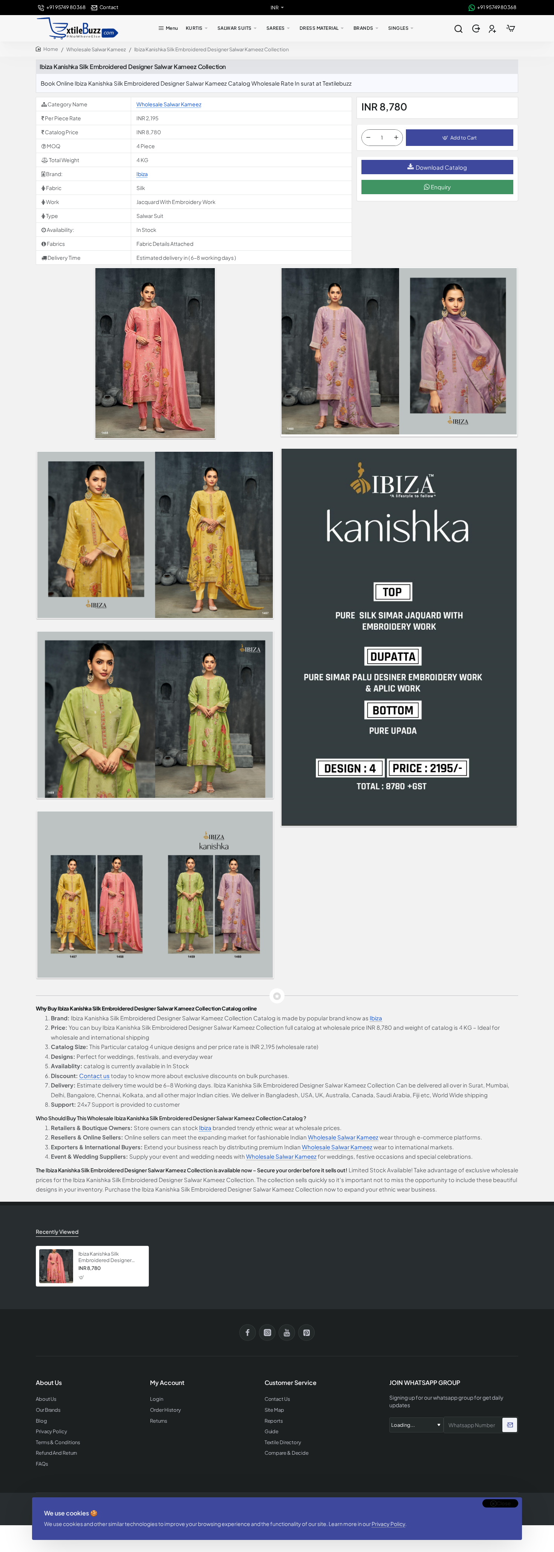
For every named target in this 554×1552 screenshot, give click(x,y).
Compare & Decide (287, 1453)
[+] (396, 138)
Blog (41, 1421)
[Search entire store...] (458, 28)
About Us (46, 1399)
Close (504, 1503)
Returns (158, 1421)
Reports (274, 1421)
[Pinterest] (306, 1332)
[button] (459, 137)
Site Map (274, 1410)
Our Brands (48, 1410)
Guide (272, 1431)
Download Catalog (441, 167)
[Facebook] (247, 1332)
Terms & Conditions (58, 1442)
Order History (165, 1410)
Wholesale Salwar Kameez (96, 49)
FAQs (42, 1464)
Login (156, 1399)
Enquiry (440, 186)
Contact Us (277, 1399)
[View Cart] (510, 28)
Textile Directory (283, 1442)
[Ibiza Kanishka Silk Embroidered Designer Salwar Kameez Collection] (56, 1266)
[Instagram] (267, 1332)
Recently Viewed (57, 1231)
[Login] (477, 28)
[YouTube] (287, 1332)
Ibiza (142, 173)
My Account (167, 1382)
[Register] (493, 28)
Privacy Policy (388, 1523)
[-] (368, 138)
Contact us (94, 1075)
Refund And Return (56, 1453)
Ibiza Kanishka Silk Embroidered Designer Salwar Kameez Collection (108, 1257)
